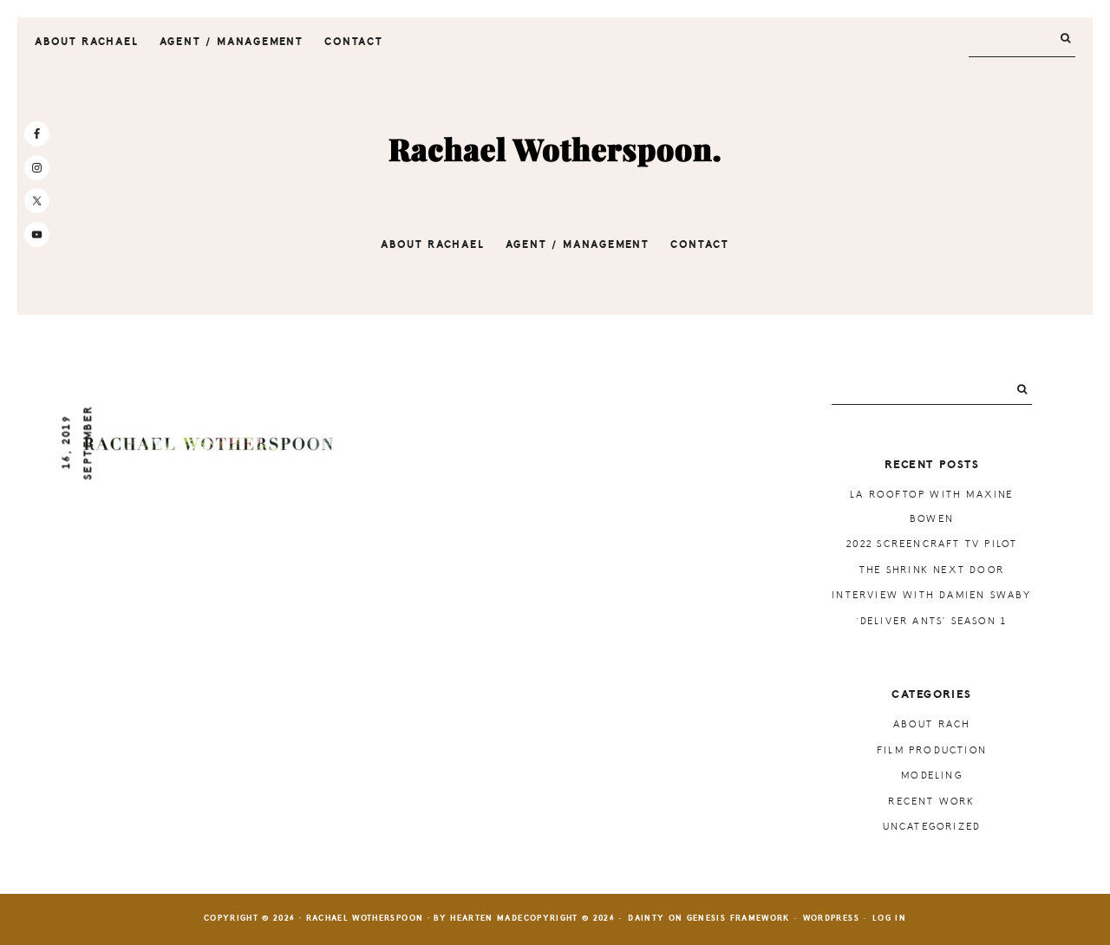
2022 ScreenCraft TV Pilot (932, 544)
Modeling (932, 775)
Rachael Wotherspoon (555, 150)
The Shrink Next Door (931, 570)
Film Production (932, 750)
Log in (889, 918)
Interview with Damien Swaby (931, 595)
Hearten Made (486, 918)
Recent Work (931, 801)
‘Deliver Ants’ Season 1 (932, 621)
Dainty (646, 918)
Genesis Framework (738, 918)
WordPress (831, 918)
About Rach (932, 724)
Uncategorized (932, 826)
